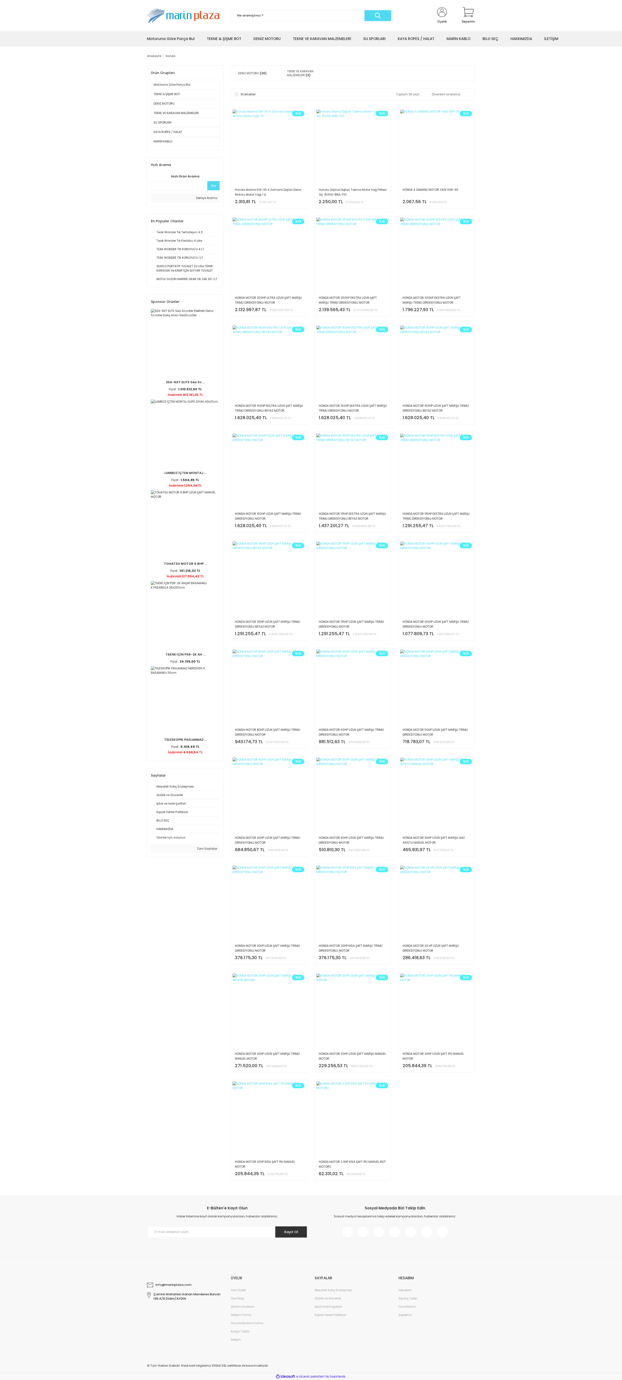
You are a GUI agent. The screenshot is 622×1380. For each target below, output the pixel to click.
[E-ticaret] (310, 1376)
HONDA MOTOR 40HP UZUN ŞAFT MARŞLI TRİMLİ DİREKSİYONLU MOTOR (267, 840)
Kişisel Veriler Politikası (330, 1315)
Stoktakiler (248, 94)
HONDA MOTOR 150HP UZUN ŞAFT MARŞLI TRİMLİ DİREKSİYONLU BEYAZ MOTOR (436, 408)
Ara (213, 185)
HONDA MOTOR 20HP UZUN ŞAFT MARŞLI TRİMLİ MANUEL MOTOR (267, 1056)
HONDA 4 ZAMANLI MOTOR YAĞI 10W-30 (430, 190)
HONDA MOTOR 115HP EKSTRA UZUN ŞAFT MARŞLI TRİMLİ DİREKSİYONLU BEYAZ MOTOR (352, 516)
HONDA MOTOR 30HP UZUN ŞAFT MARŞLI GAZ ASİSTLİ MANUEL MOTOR (434, 840)
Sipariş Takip (407, 1298)
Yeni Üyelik (238, 1290)
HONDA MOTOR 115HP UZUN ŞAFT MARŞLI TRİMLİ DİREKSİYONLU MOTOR (351, 624)
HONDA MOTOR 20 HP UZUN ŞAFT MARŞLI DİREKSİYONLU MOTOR (431, 948)
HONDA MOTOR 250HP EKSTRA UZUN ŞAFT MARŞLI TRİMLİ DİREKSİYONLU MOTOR (348, 300)
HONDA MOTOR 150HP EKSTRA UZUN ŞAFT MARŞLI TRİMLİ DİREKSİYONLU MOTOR (353, 408)
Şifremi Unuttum (242, 1307)
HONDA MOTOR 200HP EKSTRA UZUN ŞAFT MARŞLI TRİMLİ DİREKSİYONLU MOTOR (432, 300)
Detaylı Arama (206, 198)
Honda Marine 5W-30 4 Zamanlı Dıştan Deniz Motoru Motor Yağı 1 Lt (268, 192)
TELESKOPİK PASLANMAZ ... (185, 739)
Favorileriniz (407, 1307)
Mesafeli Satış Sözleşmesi (333, 1290)
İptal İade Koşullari (328, 1307)
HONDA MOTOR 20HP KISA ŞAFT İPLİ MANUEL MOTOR (265, 1164)
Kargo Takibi (240, 1331)
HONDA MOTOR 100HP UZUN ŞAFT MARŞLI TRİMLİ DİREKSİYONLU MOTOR (436, 624)
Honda (170, 56)
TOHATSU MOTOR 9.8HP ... (185, 563)
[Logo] (185, 15)
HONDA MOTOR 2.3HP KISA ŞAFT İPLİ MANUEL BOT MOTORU (352, 1164)
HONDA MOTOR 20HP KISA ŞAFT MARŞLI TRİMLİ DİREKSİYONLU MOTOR (350, 948)
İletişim (236, 1340)
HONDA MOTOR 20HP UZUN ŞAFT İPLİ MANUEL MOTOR (433, 1056)
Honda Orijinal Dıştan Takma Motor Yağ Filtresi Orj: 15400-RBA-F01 (353, 192)
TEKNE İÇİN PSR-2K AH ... (185, 654)
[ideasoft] (285, 1376)
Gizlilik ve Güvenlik (328, 1298)
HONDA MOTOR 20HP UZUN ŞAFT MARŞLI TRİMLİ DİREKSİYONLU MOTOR (267, 948)
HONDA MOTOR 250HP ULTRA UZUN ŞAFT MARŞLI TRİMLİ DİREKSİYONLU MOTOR (268, 300)
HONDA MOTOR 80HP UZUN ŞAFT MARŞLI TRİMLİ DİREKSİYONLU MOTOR (267, 732)
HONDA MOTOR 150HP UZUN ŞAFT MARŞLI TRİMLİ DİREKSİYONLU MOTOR (268, 516)
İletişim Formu (241, 1315)
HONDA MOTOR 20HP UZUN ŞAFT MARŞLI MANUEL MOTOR (352, 1056)
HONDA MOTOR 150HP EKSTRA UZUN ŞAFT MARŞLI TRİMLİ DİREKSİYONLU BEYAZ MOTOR (269, 408)
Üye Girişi (237, 1298)
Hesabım (405, 1290)
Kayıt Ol (291, 1232)
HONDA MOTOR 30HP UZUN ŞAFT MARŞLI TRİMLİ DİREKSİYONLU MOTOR (351, 840)
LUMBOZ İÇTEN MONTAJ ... (185, 473)
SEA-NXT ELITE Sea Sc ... (185, 382)
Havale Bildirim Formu (247, 1323)
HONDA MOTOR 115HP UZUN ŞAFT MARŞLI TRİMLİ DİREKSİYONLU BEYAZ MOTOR (267, 624)
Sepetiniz (405, 1315)
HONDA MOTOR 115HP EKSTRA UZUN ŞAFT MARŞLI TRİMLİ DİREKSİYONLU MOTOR (436, 516)
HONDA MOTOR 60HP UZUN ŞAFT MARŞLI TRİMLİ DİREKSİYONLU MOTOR (351, 732)
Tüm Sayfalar (206, 849)
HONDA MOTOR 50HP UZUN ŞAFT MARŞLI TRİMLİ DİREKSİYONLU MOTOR (435, 732)
